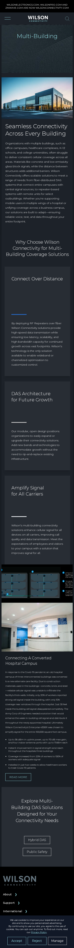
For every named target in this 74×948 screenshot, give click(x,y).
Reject (37, 941)
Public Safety (37, 852)
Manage (57, 941)
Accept (16, 941)
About (10, 894)
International (15, 911)
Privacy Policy (39, 932)
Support (11, 903)
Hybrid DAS (37, 840)
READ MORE (18, 777)
